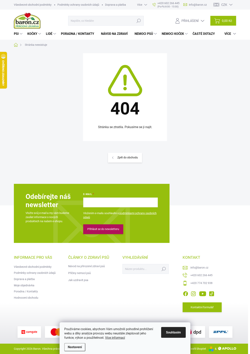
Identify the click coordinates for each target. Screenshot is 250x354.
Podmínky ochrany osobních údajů (78, 4)
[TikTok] (211, 293)
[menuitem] (18, 34)
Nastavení (75, 347)
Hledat (139, 20)
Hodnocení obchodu (26, 297)
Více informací (115, 338)
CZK (224, 5)
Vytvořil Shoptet (196, 348)
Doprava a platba (115, 4)
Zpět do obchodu (127, 157)
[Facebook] (185, 293)
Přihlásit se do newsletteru (103, 229)
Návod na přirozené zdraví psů (86, 266)
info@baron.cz (199, 267)
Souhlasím (173, 332)
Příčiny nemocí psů (79, 273)
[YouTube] (202, 293)
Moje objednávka (24, 285)
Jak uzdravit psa (78, 280)
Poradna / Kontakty (26, 291)
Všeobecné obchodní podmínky (33, 4)
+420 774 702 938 (201, 283)
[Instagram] (193, 293)
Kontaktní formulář (202, 307)
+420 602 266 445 (201, 275)
